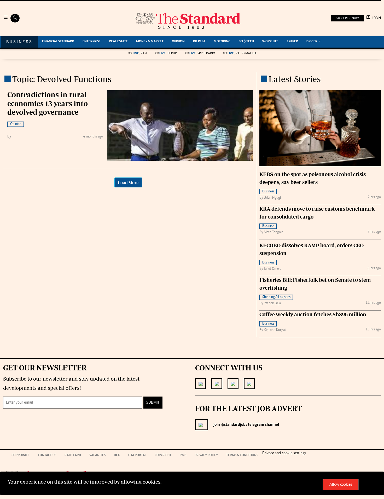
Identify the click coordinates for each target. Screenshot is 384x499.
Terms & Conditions (242, 455)
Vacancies (97, 455)
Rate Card (73, 455)
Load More (128, 182)
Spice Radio (202, 53)
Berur (168, 53)
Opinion (178, 41)
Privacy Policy (206, 455)
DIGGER (312, 41)
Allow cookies (340, 485)
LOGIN (375, 18)
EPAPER (292, 41)
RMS (183, 455)
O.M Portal (137, 455)
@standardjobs (233, 425)
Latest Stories (295, 79)
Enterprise (92, 41)
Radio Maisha (242, 53)
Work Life (270, 41)
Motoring (222, 41)
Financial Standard (58, 41)
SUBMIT (153, 402)
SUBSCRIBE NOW (347, 18)
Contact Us (47, 455)
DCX (117, 455)
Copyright (163, 455)
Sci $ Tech (246, 41)
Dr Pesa (199, 41)
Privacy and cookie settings (284, 453)
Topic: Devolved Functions (62, 79)
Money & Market (150, 41)
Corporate (20, 455)
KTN (140, 53)
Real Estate (118, 41)
